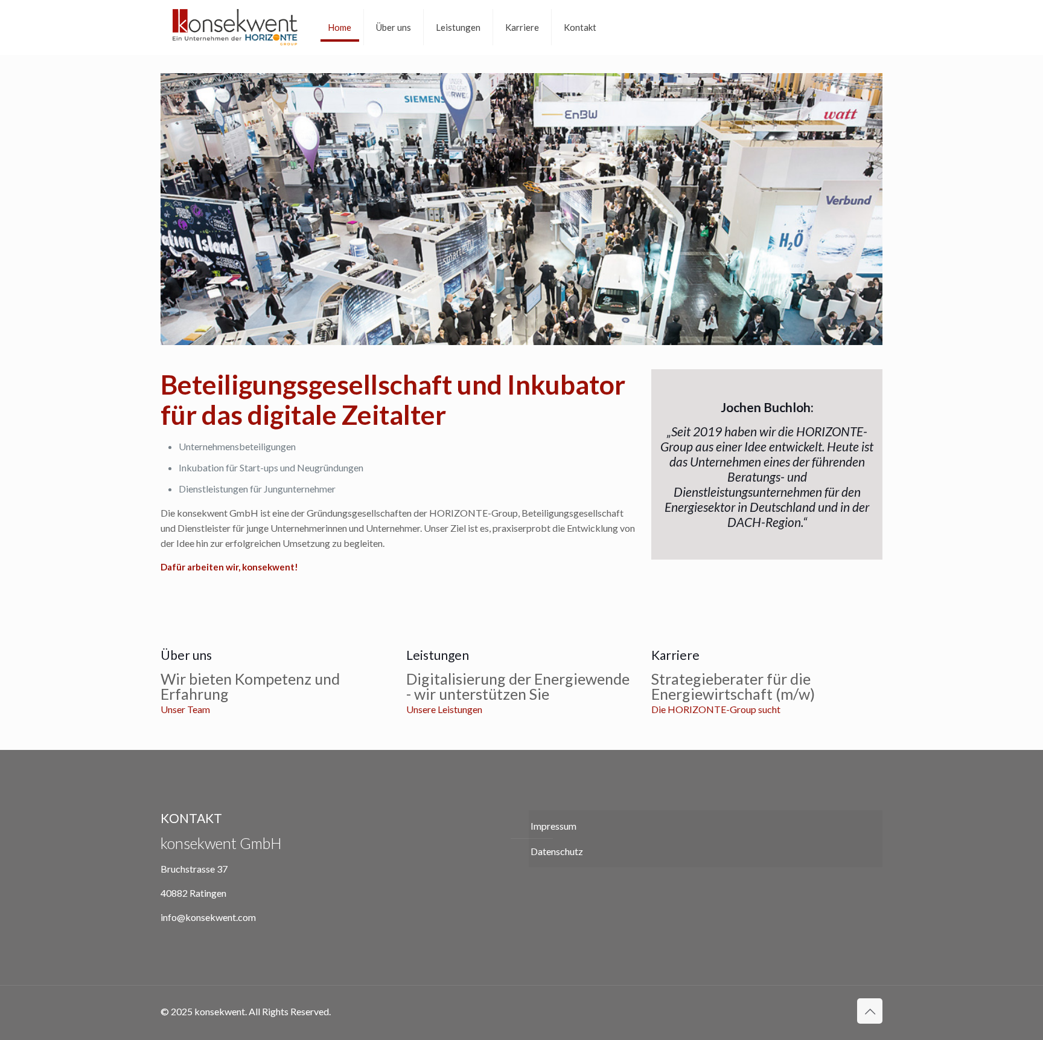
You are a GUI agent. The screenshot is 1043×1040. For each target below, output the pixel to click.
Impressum (553, 826)
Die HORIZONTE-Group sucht (715, 709)
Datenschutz (557, 851)
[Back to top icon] (869, 1011)
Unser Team (185, 709)
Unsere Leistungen (444, 709)
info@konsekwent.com (208, 917)
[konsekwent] (235, 27)
